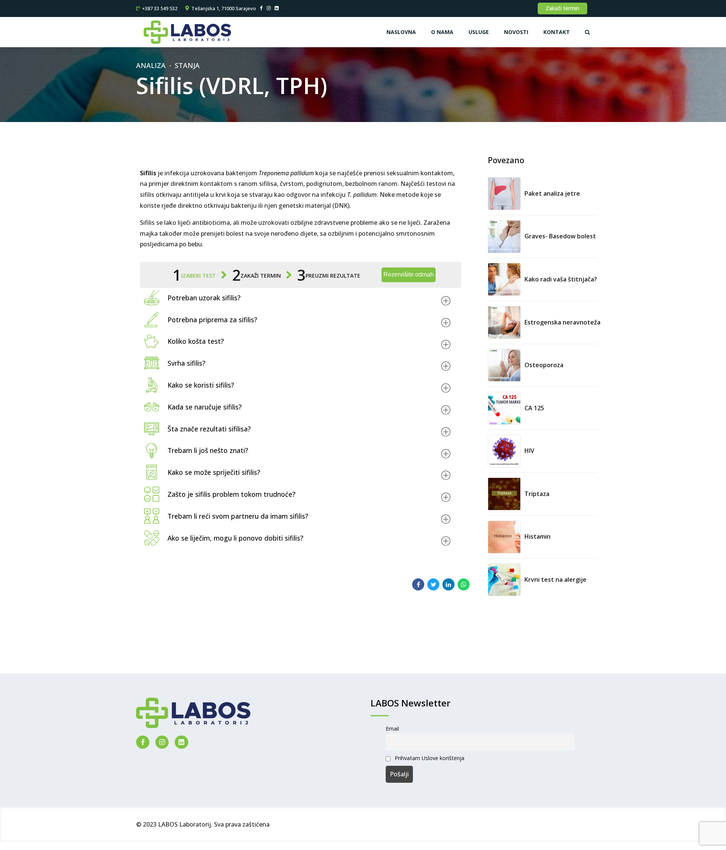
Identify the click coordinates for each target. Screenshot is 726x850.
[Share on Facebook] (418, 584)
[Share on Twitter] (433, 584)
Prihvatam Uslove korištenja (429, 758)
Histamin (537, 536)
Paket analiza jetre (552, 193)
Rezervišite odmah (408, 274)
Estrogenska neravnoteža (562, 322)
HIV (529, 451)
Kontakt (556, 32)
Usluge (478, 32)
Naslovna (401, 32)
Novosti (516, 32)
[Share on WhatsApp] (464, 584)
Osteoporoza (543, 365)
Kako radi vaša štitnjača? (560, 279)
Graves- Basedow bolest (560, 236)
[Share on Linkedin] (448, 584)
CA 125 (534, 408)
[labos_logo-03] (193, 713)
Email (392, 728)
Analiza (151, 65)
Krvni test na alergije (555, 579)
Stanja (187, 65)
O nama (442, 32)
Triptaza (536, 494)
